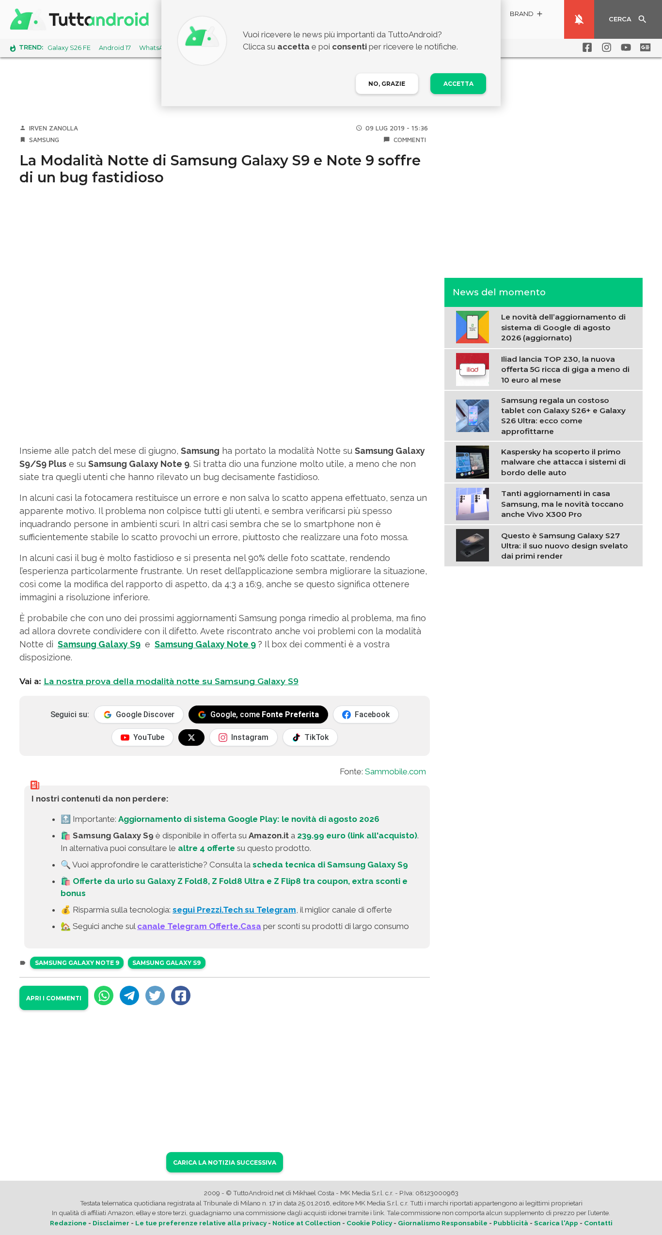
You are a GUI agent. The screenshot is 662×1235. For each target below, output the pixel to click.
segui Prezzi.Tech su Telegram (234, 909)
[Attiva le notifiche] (579, 19)
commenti (410, 140)
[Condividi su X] (155, 995)
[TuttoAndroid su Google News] (643, 47)
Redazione (68, 1223)
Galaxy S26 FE (69, 47)
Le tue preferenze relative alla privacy (201, 1223)
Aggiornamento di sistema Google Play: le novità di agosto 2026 (248, 819)
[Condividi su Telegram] (129, 995)
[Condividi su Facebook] (180, 995)
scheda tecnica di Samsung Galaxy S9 (330, 864)
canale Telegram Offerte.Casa (199, 926)
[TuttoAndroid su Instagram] (605, 47)
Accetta (458, 83)
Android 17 (115, 47)
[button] (527, 15)
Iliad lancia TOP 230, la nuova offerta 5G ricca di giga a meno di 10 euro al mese (565, 369)
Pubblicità (510, 1223)
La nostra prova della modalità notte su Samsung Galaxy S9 (171, 681)
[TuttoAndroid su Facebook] (585, 47)
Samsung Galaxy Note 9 (205, 644)
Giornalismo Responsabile (443, 1223)
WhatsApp (155, 47)
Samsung (44, 140)
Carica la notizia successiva (224, 1162)
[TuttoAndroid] (81, 19)
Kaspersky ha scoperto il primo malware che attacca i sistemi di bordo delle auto (563, 462)
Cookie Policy (369, 1223)
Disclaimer (111, 1223)
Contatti (598, 1223)
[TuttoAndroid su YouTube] (624, 47)
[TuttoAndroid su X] (191, 737)
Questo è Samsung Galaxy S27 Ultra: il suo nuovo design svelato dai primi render (564, 545)
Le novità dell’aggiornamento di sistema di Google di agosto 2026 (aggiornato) (563, 327)
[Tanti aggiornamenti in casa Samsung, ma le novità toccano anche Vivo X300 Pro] (475, 503)
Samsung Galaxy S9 (99, 644)
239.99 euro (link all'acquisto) (357, 835)
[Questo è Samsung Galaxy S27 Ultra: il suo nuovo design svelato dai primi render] (475, 544)
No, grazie (386, 83)
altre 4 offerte (206, 848)
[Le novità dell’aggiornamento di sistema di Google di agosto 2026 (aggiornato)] (475, 326)
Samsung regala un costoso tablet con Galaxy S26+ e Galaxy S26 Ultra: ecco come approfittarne (563, 415)
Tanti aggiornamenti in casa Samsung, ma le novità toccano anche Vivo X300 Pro (562, 503)
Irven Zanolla (53, 128)
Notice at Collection (306, 1223)
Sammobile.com (395, 771)
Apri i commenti (53, 998)
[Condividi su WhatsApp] (103, 995)
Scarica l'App (556, 1223)
